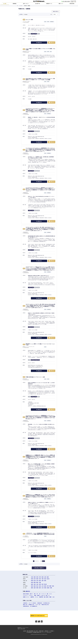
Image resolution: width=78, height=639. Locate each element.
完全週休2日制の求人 (26, 606)
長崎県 (37, 587)
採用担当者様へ (72, 3)
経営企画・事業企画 (26, 593)
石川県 (37, 580)
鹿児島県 (48, 587)
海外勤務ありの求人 (31, 604)
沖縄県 (51, 587)
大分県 (42, 587)
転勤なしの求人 (25, 604)
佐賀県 (35, 587)
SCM (37, 593)
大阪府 (37, 584)
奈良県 (42, 584)
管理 (34, 593)
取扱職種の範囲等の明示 (37, 632)
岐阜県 (32, 582)
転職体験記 (14, 3)
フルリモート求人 (37, 604)
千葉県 (42, 578)
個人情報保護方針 (29, 632)
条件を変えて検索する (39, 567)
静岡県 (35, 582)
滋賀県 (32, 584)
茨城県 (32, 578)
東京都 (45, 578)
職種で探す (28, 591)
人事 (39, 593)
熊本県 (40, 587)
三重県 (40, 582)
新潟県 (32, 580)
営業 (47, 593)
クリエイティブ (25, 595)
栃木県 (35, 578)
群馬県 (37, 578)
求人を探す (21, 5)
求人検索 (4, 3)
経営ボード (31, 593)
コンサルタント (31, 595)
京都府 (35, 584)
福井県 (40, 580)
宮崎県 (45, 587)
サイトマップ (44, 632)
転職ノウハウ (61, 3)
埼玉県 (40, 578)
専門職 (35, 595)
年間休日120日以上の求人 (45, 604)
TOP (17, 5)
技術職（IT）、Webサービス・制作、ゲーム (43, 595)
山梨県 (42, 580)
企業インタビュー (26, 3)
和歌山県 (45, 584)
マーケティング (43, 593)
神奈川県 (48, 578)
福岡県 (32, 587)
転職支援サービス (49, 3)
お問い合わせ (49, 632)
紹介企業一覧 (37, 3)
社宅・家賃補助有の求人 (33, 606)
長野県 (45, 580)
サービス (50, 593)
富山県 (35, 580)
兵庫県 (40, 584)
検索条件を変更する (56, 11)
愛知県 (37, 582)
